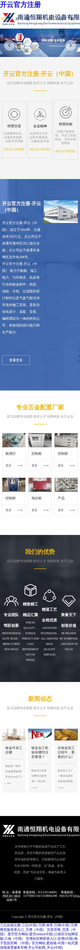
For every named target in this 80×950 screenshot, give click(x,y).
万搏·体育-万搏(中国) (54, 925)
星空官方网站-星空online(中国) (30, 934)
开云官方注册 (20, 4)
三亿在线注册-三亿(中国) (18, 925)
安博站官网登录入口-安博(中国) (49, 938)
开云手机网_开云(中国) (45, 947)
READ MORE (14, 149)
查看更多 (16, 360)
